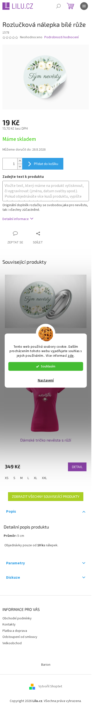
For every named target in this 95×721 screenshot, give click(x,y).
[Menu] (84, 6)
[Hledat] (58, 6)
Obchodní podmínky (17, 618)
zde (71, 355)
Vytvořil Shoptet (50, 686)
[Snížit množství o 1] (19, 166)
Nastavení (46, 380)
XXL (44, 478)
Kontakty (9, 624)
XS (7, 478)
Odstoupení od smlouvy (19, 636)
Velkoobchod (12, 643)
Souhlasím (48, 366)
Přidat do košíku (46, 164)
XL (35, 478)
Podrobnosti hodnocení (61, 37)
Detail (77, 467)
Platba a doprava (14, 630)
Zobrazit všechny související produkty (45, 496)
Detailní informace (15, 219)
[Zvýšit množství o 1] (19, 161)
